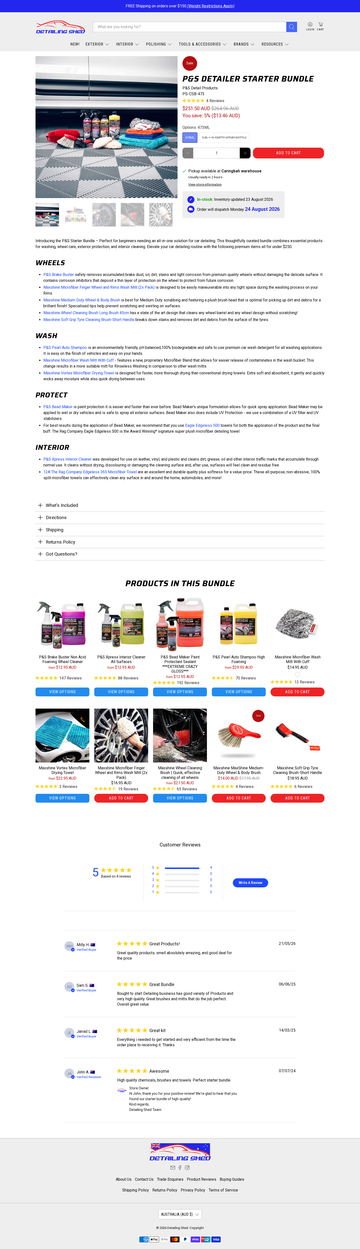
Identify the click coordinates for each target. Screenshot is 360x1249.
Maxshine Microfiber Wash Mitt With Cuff (78, 360)
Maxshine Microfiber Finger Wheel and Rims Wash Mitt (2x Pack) (99, 287)
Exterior (94, 44)
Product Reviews (201, 1179)
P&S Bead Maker (57, 406)
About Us (124, 1179)
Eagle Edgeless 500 (202, 425)
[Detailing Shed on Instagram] (187, 1168)
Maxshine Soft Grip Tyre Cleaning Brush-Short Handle (88, 319)
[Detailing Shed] (60, 26)
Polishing (156, 44)
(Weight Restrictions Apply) (210, 6)
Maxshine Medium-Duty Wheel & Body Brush (81, 300)
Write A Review (250, 883)
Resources (272, 44)
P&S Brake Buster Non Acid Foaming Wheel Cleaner (62, 659)
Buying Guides (232, 1179)
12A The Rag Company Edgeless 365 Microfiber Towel (90, 472)
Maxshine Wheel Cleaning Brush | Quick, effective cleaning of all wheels (180, 773)
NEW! (75, 44)
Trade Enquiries (170, 1179)
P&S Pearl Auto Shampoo (65, 347)
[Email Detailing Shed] (172, 1168)
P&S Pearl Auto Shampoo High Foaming (239, 659)
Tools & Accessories (200, 44)
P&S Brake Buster (58, 274)
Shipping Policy (135, 1190)
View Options (62, 692)
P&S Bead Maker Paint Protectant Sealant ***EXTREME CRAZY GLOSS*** (180, 664)
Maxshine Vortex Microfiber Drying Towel (78, 373)
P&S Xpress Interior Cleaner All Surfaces (121, 659)
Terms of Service (223, 1190)
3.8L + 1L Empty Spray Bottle (224, 137)
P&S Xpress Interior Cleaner (67, 459)
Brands (241, 44)
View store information (205, 184)
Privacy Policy (193, 1190)
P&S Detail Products (200, 88)
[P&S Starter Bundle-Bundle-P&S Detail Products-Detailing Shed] (107, 127)
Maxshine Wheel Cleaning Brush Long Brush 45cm (86, 312)
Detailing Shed (177, 1228)
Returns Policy (164, 1190)
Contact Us (144, 1179)
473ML (190, 137)
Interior (124, 44)
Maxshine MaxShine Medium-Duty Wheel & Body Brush (238, 770)
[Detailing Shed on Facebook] (180, 1168)
